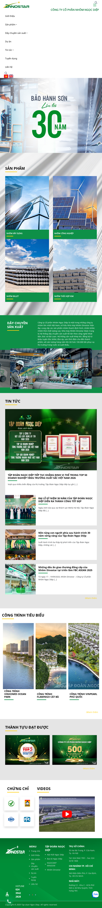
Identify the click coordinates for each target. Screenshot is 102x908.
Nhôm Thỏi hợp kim (64, 296)
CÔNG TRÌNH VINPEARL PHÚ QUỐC (83, 695)
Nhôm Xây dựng (14, 233)
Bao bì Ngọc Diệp (54, 858)
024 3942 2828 (18, 893)
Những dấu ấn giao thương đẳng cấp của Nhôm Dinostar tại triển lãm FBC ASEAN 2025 (65, 569)
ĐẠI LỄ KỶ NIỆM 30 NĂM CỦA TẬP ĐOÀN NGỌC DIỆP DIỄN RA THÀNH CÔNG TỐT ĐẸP (65, 500)
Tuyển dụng (11, 58)
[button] (99, 115)
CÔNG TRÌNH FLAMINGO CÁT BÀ (48, 695)
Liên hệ (8, 67)
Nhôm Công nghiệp (64, 233)
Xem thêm (92, 598)
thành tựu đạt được (26, 727)
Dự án (8, 41)
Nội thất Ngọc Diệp (55, 854)
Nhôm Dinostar (54, 869)
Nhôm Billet (13, 296)
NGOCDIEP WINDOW (51, 864)
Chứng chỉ (18, 788)
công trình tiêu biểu (23, 615)
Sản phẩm (10, 24)
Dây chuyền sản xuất (15, 33)
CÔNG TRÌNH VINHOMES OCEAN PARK (15, 693)
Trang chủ (35, 851)
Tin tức (9, 50)
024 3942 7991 (78, 858)
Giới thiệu (10, 16)
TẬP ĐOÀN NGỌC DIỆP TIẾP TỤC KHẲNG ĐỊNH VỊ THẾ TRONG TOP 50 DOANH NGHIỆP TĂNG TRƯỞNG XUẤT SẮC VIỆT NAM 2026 (47, 476)
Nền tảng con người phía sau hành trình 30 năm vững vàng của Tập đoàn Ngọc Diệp (64, 534)
